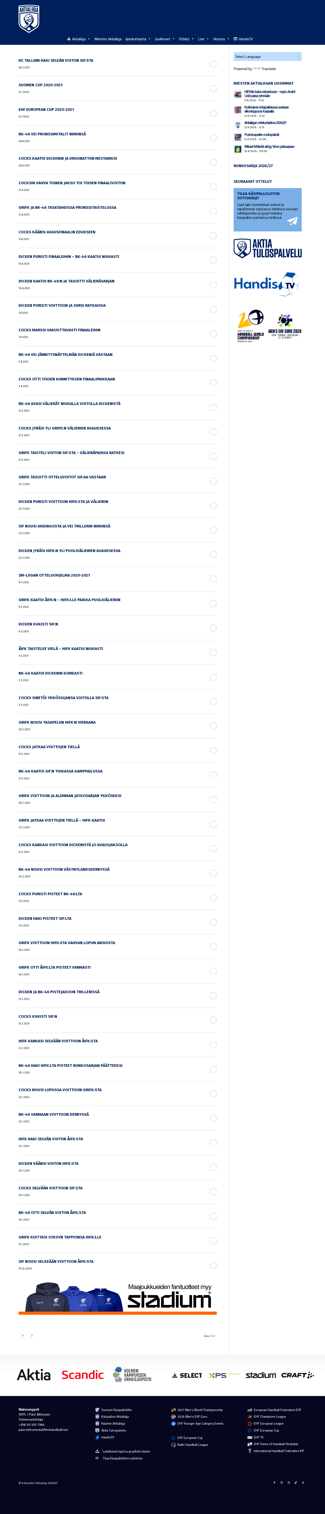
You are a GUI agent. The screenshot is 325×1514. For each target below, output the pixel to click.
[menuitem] (303, 38)
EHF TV (258, 1437)
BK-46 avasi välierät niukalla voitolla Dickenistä (69, 403)
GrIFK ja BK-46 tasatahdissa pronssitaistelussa (67, 207)
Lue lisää (213, 64)
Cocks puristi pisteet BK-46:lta (50, 893)
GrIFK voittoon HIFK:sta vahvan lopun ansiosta (67, 942)
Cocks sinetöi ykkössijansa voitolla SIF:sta (63, 697)
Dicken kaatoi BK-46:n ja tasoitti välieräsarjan (66, 281)
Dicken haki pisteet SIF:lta (45, 918)
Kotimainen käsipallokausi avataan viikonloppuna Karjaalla (266, 109)
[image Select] (189, 1376)
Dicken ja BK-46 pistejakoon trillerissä (59, 991)
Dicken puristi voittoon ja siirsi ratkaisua (62, 305)
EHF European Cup (190, 1438)
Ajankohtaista (135, 38)
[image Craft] (299, 1376)
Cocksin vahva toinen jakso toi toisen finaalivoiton (72, 182)
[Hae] (303, 38)
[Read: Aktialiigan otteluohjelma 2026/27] (238, 125)
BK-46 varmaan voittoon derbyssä (54, 1114)
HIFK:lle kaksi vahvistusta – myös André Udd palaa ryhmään (269, 93)
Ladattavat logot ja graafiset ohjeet (126, 1451)
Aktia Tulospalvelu (113, 1430)
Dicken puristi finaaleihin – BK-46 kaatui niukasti (69, 256)
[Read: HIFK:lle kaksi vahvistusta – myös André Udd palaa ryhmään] (238, 94)
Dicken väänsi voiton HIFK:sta (49, 1163)
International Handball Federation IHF (278, 1451)
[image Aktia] (35, 1376)
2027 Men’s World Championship (200, 1410)
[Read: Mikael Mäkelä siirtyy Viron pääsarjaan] (238, 149)
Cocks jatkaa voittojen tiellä (49, 746)
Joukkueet (162, 38)
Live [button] (201, 38)
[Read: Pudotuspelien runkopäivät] (238, 137)
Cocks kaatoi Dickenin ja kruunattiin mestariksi (68, 158)
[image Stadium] (262, 1376)
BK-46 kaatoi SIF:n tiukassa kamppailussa (61, 771)
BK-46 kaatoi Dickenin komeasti (51, 673)
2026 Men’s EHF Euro (192, 1416)
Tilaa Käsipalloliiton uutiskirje (123, 1458)
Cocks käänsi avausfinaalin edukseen (57, 232)
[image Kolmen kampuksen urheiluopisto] (133, 1376)
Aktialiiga (79, 38)
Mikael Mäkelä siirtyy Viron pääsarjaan (269, 146)
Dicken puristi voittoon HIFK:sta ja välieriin (63, 501)
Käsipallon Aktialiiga (115, 1416)
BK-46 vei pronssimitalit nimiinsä (52, 134)
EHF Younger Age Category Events (200, 1423)
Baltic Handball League (192, 1444)
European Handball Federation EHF (277, 1410)
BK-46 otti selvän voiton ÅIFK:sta (52, 1212)
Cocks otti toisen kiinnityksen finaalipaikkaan (67, 379)
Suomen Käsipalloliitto (116, 1410)
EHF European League (268, 1423)
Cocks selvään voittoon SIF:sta (51, 1188)
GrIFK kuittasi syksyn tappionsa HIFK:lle (60, 1237)
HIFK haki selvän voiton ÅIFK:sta (51, 1138)
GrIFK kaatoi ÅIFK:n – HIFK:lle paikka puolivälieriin (69, 599)
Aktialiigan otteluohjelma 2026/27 (265, 122)
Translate (269, 68)
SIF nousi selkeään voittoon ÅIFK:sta (56, 1261)
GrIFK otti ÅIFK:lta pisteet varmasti (55, 967)
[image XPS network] (225, 1376)
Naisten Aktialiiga (113, 1423)
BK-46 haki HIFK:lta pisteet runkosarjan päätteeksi (71, 1065)
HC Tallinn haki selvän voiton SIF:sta (56, 60)
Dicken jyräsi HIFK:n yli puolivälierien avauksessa (69, 550)
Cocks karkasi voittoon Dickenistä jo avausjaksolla (73, 844)
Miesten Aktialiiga (108, 38)
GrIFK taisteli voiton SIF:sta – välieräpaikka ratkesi (71, 452)
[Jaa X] (302, 1482)
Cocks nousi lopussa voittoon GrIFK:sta (60, 1089)
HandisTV (246, 38)
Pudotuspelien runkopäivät (261, 134)
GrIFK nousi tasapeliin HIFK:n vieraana (57, 722)
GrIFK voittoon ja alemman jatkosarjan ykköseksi (70, 795)
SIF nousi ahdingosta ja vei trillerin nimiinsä (64, 526)
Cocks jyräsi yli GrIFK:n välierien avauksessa (65, 428)
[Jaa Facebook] (274, 1482)
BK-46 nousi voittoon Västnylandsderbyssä (64, 869)
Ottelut (184, 38)
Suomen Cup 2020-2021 (41, 84)
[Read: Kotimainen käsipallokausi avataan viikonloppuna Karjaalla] (238, 110)
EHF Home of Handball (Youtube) (275, 1444)
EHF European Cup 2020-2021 (46, 109)
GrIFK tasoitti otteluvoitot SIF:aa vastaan (62, 477)
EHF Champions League (269, 1416)
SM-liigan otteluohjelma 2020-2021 (54, 575)
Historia (219, 38)
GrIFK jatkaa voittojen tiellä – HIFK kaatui (62, 820)
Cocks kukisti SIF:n (38, 1016)
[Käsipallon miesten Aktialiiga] (29, 19)
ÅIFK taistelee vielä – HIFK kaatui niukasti (61, 648)
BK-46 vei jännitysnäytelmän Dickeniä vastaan (66, 354)
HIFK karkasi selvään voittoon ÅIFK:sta (58, 1040)
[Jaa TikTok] (295, 1482)
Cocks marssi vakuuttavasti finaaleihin (59, 329)
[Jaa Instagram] (281, 1482)
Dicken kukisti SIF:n (38, 624)
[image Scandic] (84, 1376)
